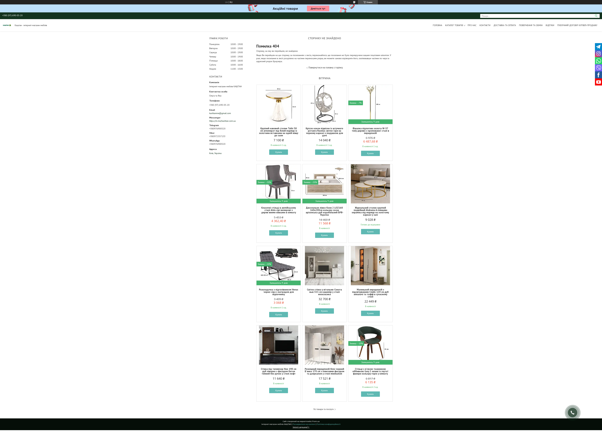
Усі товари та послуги (323, 409)
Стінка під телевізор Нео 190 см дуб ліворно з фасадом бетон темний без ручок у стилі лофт (278, 371)
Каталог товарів (454, 25)
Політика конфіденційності (329, 424)
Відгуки (550, 25)
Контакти (485, 25)
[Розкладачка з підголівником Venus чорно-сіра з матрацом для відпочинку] (278, 265)
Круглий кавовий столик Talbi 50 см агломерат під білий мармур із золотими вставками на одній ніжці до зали (278, 132)
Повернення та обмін (531, 25)
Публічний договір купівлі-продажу (577, 25)
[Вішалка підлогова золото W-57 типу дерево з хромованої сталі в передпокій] (370, 104)
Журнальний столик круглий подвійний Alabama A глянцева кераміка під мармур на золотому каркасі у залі (370, 211)
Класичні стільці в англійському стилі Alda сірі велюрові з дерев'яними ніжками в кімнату (278, 210)
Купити (278, 152)
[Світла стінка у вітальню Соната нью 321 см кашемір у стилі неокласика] (324, 265)
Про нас (472, 25)
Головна (437, 25)
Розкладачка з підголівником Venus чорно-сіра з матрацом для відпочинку (278, 291)
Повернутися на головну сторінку (326, 67)
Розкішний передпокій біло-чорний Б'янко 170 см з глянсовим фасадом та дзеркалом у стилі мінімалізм (324, 371)
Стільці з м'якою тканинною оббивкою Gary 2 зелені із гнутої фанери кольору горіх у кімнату (370, 371)
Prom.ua (315, 421)
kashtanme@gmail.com (220, 113)
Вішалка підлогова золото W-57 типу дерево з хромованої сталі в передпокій (370, 130)
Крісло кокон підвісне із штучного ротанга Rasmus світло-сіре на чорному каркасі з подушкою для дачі (324, 132)
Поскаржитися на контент (304, 424)
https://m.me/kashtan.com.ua (222, 120)
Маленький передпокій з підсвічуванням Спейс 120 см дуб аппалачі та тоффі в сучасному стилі (370, 293)
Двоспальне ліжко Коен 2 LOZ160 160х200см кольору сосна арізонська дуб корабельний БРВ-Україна (324, 211)
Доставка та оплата (505, 25)
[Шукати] (596, 16)
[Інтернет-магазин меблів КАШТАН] (7, 25)
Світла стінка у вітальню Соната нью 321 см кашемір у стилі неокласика (324, 291)
